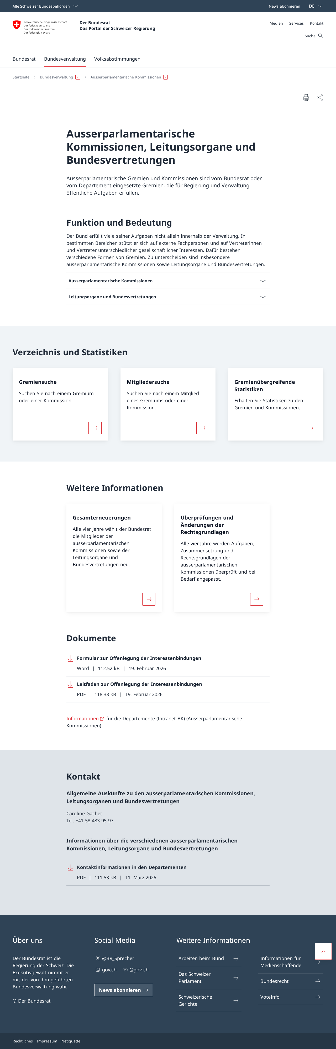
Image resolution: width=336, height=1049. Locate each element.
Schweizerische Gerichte (195, 1000)
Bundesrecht (274, 981)
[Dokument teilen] (320, 97)
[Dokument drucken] (306, 97)
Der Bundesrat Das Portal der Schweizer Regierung (117, 25)
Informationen (82, 718)
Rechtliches (23, 1041)
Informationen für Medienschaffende (280, 961)
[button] (24, 58)
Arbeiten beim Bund (201, 958)
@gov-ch (139, 969)
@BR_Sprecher (118, 958)
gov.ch (109, 969)
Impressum (47, 1041)
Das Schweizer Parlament (194, 977)
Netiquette (70, 1041)
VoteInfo (270, 997)
